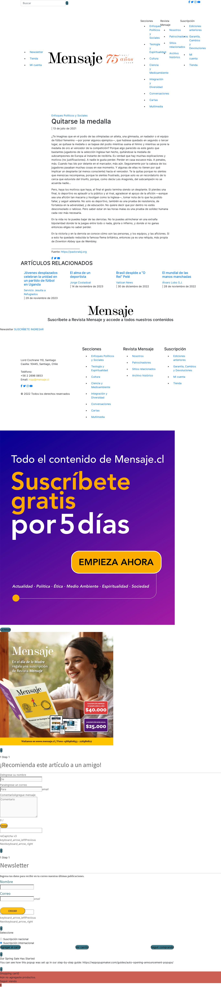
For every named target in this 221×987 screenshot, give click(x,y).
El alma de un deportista (80, 275)
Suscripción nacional (15, 939)
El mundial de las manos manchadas (176, 275)
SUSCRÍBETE (22, 329)
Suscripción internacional (18, 943)
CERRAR (5, 629)
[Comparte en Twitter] (55, 258)
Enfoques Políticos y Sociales (69, 115)
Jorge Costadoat (80, 282)
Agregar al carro (10, 947)
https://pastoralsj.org (74, 251)
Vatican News (124, 282)
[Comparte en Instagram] (58, 258)
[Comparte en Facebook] (52, 258)
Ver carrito (82, 947)
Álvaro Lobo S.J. (172, 282)
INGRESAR (37, 329)
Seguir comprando (162, 947)
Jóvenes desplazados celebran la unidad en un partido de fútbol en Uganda (41, 278)
